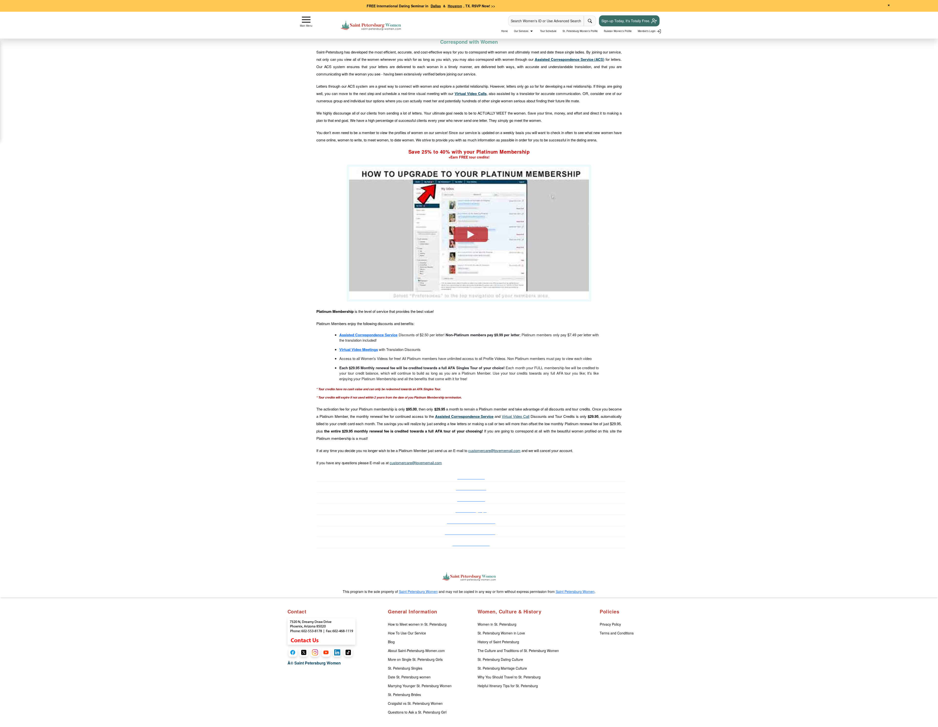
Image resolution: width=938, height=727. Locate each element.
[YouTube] (326, 652)
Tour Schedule (548, 31)
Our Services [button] (521, 31)
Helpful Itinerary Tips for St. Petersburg (508, 685)
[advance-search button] (590, 21)
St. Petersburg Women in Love (501, 633)
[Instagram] (315, 652)
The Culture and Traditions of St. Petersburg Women (518, 650)
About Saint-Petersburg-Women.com (416, 650)
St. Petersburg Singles (405, 668)
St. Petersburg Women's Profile (580, 31)
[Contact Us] (321, 631)
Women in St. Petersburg (497, 624)
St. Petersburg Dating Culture (500, 659)
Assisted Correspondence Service (368, 334)
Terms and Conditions (617, 633)
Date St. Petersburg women (409, 676)
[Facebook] (292, 652)
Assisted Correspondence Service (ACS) (569, 59)
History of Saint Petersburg (498, 641)
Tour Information (471, 499)
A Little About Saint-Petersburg (471, 532)
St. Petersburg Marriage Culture (502, 668)
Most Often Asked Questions (471, 521)
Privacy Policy (610, 624)
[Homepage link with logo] (469, 576)
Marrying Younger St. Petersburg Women (420, 685)
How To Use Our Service (407, 633)
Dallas (436, 5)
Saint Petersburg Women (418, 591)
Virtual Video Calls (471, 93)
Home (504, 31)
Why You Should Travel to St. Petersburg (509, 676)
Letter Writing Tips (471, 510)
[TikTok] (348, 652)
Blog (391, 641)
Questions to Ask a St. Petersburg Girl (417, 712)
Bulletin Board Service (471, 544)
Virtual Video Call (515, 416)
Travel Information (471, 488)
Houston (455, 5)
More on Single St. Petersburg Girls (415, 659)
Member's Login (647, 31)
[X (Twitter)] (303, 652)
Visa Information (471, 477)
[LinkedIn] (337, 652)
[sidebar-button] (306, 19)
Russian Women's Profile (618, 31)
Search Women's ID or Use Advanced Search (546, 20)
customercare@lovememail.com (494, 450)
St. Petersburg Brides (404, 694)
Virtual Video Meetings (358, 349)
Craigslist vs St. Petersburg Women (415, 703)
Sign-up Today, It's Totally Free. (626, 20)
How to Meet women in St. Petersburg (417, 624)
